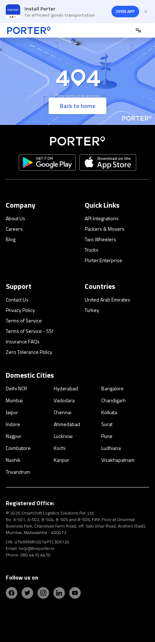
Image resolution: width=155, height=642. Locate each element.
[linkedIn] (59, 593)
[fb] (11, 593)
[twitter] (27, 593)
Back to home (77, 105)
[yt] (75, 593)
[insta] (43, 593)
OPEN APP (125, 11)
